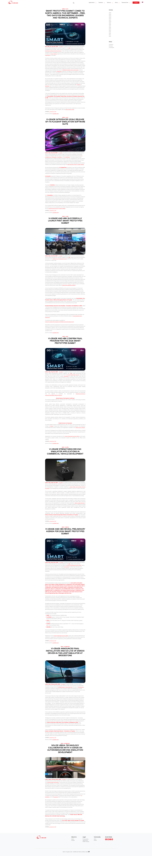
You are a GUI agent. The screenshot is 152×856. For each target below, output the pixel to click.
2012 (110, 33)
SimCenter (66, 376)
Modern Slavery (86, 841)
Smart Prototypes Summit (73, 374)
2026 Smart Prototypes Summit (60, 258)
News (95, 839)
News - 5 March (65, 527)
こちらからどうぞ (52, 111)
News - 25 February (65, 646)
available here (55, 113)
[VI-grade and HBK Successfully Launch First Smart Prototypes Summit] (65, 241)
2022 (110, 18)
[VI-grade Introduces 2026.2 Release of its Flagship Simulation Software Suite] (65, 140)
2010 (110, 36)
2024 (110, 15)
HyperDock (59, 71)
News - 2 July (65, 117)
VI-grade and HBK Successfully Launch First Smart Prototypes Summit (65, 220)
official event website (80, 427)
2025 (110, 14)
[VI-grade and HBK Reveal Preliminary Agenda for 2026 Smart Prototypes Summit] (65, 550)
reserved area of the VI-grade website (75, 164)
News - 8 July (65, 8)
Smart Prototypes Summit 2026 (72, 436)
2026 (110, 12)
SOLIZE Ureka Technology (53, 782)
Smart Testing (54, 53)
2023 (110, 17)
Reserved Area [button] (125, 2)
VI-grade (61, 46)
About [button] (116, 2)
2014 (110, 30)
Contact (136, 2)
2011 (110, 34)
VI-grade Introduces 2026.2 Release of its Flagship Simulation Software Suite (65, 121)
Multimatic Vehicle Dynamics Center (53, 50)
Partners (111, 45)
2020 (110, 21)
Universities (111, 47)
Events (95, 840)
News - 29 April (65, 447)
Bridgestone (81, 687)
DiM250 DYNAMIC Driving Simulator (71, 69)
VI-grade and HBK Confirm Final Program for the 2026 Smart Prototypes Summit (65, 340)
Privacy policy (85, 839)
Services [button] (109, 2)
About (72, 839)
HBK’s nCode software (80, 503)
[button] (142, 2)
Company (111, 44)
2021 (110, 20)
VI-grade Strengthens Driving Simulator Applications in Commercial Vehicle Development (65, 451)
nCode (78, 84)
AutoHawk (55, 797)
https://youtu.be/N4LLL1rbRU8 (68, 285)
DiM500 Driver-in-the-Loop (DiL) (65, 687)
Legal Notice (85, 840)
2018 (110, 24)
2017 (110, 25)
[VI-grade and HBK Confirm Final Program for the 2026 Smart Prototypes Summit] (65, 359)
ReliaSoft (47, 86)
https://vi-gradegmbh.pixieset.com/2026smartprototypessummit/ (59, 321)
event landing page (69, 109)
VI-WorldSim (67, 157)
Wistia (51, 426)
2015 (110, 28)
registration (47, 55)
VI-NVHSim (59, 157)
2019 (110, 22)
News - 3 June (65, 216)
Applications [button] (92, 2)
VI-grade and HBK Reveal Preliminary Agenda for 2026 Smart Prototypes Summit (65, 531)
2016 (110, 27)
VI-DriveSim (54, 157)
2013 (110, 31)
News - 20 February (65, 743)
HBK (69, 48)
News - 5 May (65, 336)
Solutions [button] (101, 2)
